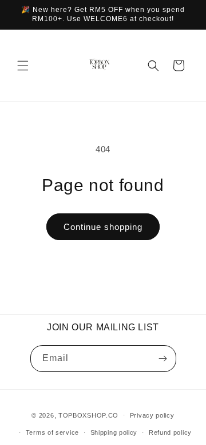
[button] (22, 65)
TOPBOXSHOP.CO (88, 414)
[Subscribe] (163, 358)
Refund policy (170, 432)
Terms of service (52, 432)
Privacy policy (152, 415)
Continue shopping (103, 227)
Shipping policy (114, 432)
